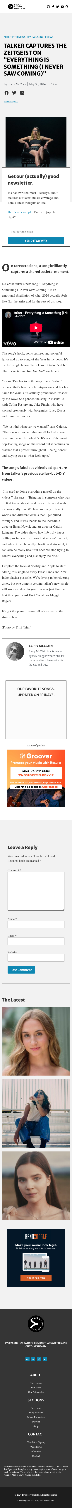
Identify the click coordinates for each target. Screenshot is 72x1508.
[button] (37, 7)
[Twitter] (57, 6)
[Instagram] (48, 6)
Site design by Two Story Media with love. (36, 1500)
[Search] (67, 6)
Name (12, 918)
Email (12, 935)
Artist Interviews (14, 37)
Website (12, 952)
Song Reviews (45, 37)
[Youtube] (62, 6)
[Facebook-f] (53, 6)
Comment (14, 870)
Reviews (31, 37)
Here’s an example (20, 212)
